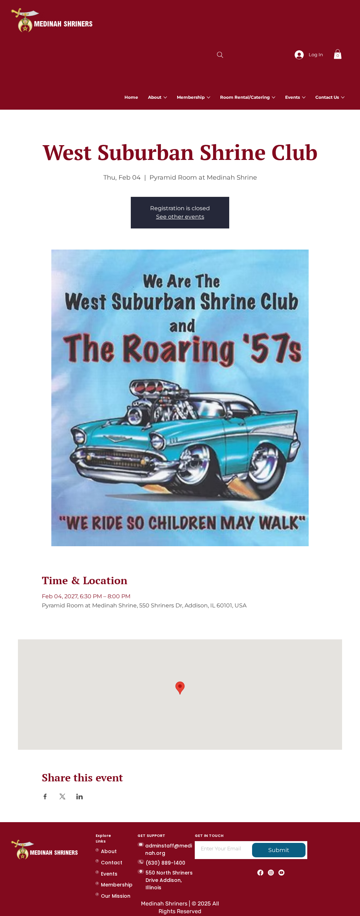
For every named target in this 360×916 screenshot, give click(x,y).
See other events (180, 216)
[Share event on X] (62, 796)
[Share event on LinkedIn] (79, 796)
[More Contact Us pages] (343, 97)
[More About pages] (165, 97)
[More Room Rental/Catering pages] (273, 97)
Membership (117, 884)
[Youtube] (281, 873)
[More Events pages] (304, 97)
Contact (111, 862)
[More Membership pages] (208, 97)
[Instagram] (271, 873)
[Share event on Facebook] (45, 796)
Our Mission (115, 895)
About (109, 851)
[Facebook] (260, 873)
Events (109, 873)
